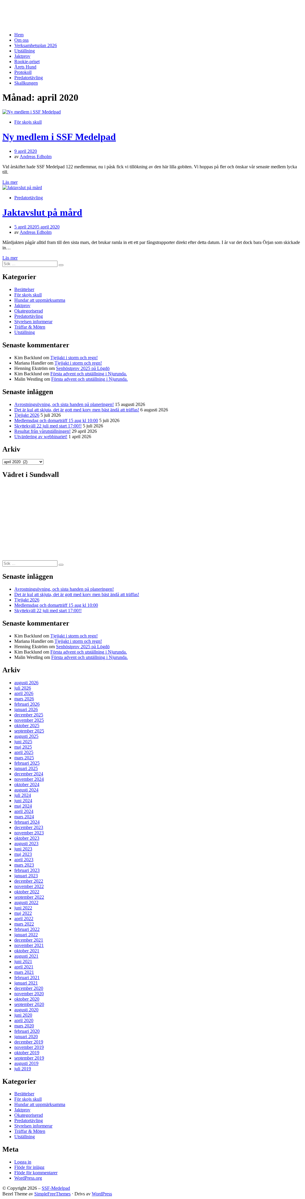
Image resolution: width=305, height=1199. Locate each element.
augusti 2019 (26, 1063)
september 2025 (29, 730)
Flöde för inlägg (29, 1167)
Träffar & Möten (29, 326)
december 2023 (28, 827)
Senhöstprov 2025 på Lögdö (83, 368)
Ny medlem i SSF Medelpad (59, 136)
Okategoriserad (28, 310)
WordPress (102, 1193)
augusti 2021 (26, 956)
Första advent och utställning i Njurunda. (88, 373)
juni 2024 (23, 800)
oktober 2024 (26, 784)
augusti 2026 (26, 682)
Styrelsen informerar (33, 321)
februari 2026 (27, 704)
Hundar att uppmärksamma (39, 300)
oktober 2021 (26, 950)
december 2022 (28, 881)
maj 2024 (23, 805)
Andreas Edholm (36, 156)
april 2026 (23, 693)
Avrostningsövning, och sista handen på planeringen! (64, 404)
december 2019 (28, 1041)
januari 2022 (26, 934)
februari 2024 (27, 822)
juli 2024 (22, 795)
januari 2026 (26, 709)
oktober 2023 (26, 838)
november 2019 (29, 1047)
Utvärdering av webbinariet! (40, 436)
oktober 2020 (26, 999)
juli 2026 (22, 688)
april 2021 (23, 966)
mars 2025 (24, 757)
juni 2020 (23, 1015)
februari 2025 (27, 763)
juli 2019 (22, 1068)
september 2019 (29, 1057)
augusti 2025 (26, 736)
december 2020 (28, 988)
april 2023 (23, 859)
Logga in (22, 1161)
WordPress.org (28, 1178)
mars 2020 (24, 1025)
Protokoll (23, 72)
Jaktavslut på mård (42, 212)
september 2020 (29, 1004)
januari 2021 (26, 982)
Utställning (24, 50)
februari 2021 (27, 977)
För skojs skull (28, 122)
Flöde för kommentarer (35, 1172)
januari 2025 (26, 768)
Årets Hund (25, 66)
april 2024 (23, 811)
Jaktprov (22, 56)
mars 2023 (24, 864)
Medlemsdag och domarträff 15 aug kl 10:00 (56, 420)
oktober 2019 (26, 1052)
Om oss (21, 40)
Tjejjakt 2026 (26, 415)
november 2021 (29, 945)
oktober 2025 (26, 725)
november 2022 (29, 886)
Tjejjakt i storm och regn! (74, 357)
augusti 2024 (26, 789)
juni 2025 (23, 741)
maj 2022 (23, 913)
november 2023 (29, 832)
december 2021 (28, 940)
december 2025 (28, 714)
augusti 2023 (26, 843)
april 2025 (23, 752)
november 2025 (29, 720)
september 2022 (29, 897)
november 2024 (29, 779)
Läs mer (10, 182)
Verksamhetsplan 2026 (35, 45)
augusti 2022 (26, 902)
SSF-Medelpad (25, 10)
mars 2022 (24, 923)
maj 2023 (23, 854)
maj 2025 (23, 746)
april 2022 (23, 918)
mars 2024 (24, 816)
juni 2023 (23, 848)
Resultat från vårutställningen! (42, 431)
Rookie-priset (27, 61)
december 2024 (28, 773)
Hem (19, 34)
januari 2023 (26, 875)
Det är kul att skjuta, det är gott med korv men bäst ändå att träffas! (76, 409)
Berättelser (24, 289)
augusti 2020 (26, 1009)
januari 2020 (26, 1036)
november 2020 (29, 993)
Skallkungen (26, 82)
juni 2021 (23, 961)
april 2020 (23, 1020)
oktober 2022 (26, 891)
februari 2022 (27, 929)
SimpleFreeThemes (52, 1193)
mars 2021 (24, 972)
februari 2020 (27, 1031)
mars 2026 (24, 698)
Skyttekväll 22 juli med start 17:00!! (48, 425)
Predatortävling (28, 77)
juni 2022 (23, 907)
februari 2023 (27, 870)
